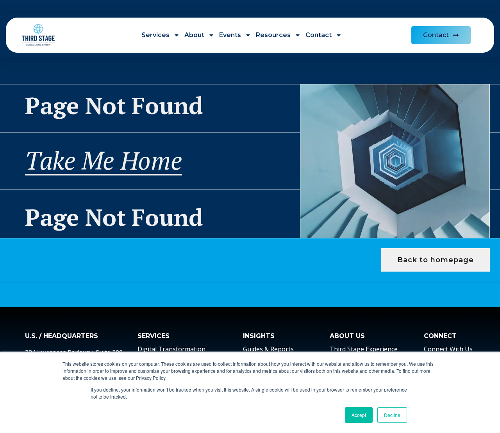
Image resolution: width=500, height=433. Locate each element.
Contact (318, 35)
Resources (273, 35)
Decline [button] (392, 415)
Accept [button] (359, 415)
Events (230, 35)
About (194, 35)
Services (155, 35)
